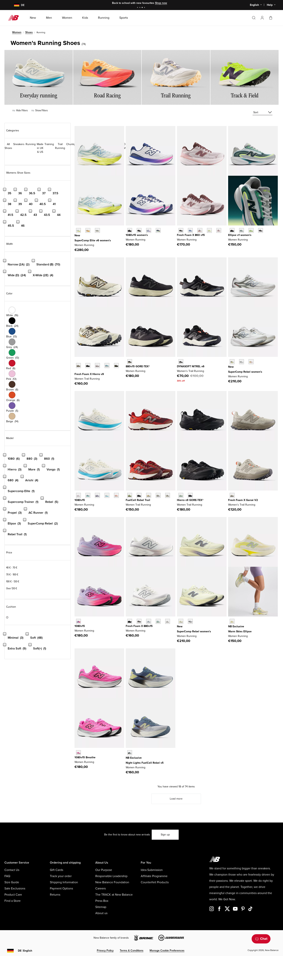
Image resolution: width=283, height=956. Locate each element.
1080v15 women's (137, 235)
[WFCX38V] (129, 752)
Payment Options (61, 888)
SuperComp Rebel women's (245, 371)
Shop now (161, 3)
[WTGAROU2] (232, 495)
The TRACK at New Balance (114, 895)
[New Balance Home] (15, 17)
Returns (55, 895)
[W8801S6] (167, 621)
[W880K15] (129, 621)
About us (101, 913)
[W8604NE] (181, 230)
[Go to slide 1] (138, 7)
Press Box (101, 901)
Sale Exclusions (14, 888)
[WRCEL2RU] (88, 230)
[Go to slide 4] (145, 7)
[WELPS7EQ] (260, 230)
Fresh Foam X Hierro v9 (89, 374)
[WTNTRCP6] (181, 361)
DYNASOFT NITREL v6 (190, 366)
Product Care (13, 895)
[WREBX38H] (232, 361)
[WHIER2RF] (97, 365)
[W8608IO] (209, 230)
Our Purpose (103, 870)
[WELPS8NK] (251, 230)
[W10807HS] (88, 495)
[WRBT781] (167, 495)
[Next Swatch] (76, 371)
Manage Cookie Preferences (167, 950)
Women (16, 32)
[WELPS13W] (241, 230)
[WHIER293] (116, 365)
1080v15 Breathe (85, 757)
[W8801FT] (158, 621)
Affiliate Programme (154, 876)
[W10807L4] (78, 495)
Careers (100, 888)
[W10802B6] (97, 495)
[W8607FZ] (219, 230)
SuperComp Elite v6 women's (93, 240)
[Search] (254, 18)
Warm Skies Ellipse (240, 631)
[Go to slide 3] (143, 7)
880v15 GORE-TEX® (138, 366)
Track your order (61, 876)
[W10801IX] (78, 752)
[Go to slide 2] (140, 7)
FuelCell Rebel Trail (138, 500)
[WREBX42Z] (241, 361)
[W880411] (148, 621)
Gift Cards (56, 870)
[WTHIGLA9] (181, 495)
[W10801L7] (148, 230)
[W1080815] (139, 230)
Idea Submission (152, 870)
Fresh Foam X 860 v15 (191, 235)
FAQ (7, 876)
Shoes (29, 32)
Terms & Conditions (131, 950)
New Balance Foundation (112, 882)
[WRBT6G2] (148, 495)
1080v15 (80, 500)
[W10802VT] (78, 621)
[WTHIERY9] (78, 365)
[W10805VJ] (107, 495)
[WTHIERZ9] (88, 365)
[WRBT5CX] (139, 495)
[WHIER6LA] (107, 365)
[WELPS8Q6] (232, 230)
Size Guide (11, 882)
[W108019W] (158, 230)
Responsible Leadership (111, 876)
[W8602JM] (200, 230)
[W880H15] (139, 621)
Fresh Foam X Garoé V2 (243, 500)
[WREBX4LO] (190, 621)
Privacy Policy (105, 950)
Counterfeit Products (155, 882)
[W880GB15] (129, 361)
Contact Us (11, 870)
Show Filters (41, 110)
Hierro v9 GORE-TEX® (190, 500)
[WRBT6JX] (129, 495)
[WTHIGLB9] (190, 495)
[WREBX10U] (181, 621)
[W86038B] (190, 230)
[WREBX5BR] (251, 361)
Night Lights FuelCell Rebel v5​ (145, 762)
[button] (262, 18)
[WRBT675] (158, 495)
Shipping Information (64, 882)
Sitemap (100, 907)
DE (25, 950)
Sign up (165, 834)
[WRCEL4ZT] (97, 230)
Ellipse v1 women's (239, 235)
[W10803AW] (129, 230)
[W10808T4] (116, 495)
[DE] (14, 5)
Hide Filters (22, 110)
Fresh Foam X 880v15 (139, 626)
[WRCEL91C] (78, 230)
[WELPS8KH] (232, 621)
